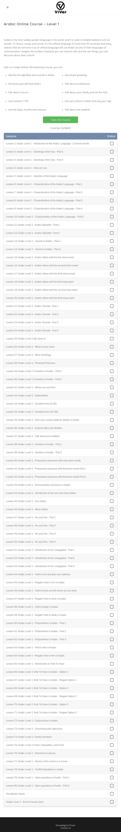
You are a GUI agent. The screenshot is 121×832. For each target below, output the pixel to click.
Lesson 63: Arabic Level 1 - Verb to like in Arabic (31, 647)
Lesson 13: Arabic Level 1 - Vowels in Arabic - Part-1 (33, 241)
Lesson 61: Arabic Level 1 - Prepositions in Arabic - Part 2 (36, 631)
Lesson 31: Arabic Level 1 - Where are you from (30, 387)
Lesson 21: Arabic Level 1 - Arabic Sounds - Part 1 (32, 306)
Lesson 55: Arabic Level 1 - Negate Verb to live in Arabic (35, 582)
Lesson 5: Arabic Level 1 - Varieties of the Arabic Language (37, 176)
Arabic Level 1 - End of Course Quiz (25, 802)
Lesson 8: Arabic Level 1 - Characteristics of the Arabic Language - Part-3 (44, 200)
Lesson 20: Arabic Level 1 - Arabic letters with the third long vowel (40, 298)
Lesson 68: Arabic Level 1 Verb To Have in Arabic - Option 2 (37, 688)
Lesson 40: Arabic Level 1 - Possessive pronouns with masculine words (43, 460)
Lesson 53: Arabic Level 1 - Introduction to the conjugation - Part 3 (40, 566)
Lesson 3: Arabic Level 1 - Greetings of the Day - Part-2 (34, 160)
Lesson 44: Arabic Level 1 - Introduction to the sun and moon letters (41, 493)
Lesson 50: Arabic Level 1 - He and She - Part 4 (31, 542)
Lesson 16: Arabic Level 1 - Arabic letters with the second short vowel (42, 265)
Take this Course (60, 119)
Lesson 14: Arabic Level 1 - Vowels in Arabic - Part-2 (33, 249)
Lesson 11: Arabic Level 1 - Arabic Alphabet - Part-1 (33, 225)
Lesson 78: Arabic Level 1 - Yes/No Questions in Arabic (35, 769)
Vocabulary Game (15, 794)
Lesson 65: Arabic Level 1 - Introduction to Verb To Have (35, 663)
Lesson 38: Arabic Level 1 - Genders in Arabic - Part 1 (34, 444)
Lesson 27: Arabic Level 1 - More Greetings (28, 355)
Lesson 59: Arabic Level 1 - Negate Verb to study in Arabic (36, 615)
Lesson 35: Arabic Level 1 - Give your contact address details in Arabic (42, 420)
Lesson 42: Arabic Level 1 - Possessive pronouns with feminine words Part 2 (46, 477)
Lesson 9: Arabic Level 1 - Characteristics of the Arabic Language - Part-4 (44, 208)
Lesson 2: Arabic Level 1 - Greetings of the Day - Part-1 (34, 151)
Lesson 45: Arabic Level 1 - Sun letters (26, 501)
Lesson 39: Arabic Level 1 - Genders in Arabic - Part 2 (34, 452)
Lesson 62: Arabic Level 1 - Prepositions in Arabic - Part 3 (36, 639)
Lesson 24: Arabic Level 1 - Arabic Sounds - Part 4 (32, 330)
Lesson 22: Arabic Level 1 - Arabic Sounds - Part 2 (32, 314)
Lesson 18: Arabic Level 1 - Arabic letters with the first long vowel (39, 281)
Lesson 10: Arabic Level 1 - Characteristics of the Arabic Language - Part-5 (45, 216)
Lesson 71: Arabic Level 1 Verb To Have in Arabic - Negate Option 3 (41, 712)
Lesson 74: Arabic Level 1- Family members (29, 737)
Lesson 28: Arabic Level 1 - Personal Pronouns (30, 363)
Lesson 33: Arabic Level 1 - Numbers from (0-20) (31, 403)
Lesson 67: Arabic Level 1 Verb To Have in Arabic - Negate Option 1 (41, 680)
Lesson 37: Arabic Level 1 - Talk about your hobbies (33, 436)
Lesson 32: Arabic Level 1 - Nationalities (27, 395)
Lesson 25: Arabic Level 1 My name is (26, 338)
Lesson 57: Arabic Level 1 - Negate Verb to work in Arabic (36, 598)
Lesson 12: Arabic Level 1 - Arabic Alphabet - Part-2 (33, 233)
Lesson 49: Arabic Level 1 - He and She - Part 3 (31, 533)
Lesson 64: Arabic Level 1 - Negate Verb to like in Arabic (35, 655)
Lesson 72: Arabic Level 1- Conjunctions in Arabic (32, 720)
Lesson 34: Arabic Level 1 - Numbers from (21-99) (32, 412)
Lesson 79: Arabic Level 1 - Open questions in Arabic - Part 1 (37, 777)
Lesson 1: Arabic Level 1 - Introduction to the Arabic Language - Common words (47, 143)
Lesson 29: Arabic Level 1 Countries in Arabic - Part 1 (34, 371)
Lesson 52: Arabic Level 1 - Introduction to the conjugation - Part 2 (40, 558)
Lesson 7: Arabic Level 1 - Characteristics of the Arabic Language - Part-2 (44, 192)
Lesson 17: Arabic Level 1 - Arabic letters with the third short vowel (40, 273)
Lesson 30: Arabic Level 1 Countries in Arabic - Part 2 (34, 379)
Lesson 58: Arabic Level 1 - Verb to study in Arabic (32, 607)
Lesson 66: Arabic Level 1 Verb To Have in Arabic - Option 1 (37, 672)
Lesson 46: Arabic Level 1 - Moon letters (27, 509)
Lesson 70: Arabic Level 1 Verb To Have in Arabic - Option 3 (37, 704)
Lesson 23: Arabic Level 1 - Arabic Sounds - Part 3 (32, 322)
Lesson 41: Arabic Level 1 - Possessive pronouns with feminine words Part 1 (46, 468)
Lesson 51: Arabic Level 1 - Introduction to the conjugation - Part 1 (40, 550)
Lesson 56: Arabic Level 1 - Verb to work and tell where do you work (41, 590)
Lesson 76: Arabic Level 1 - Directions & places (30, 753)
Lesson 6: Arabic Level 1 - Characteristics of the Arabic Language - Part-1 (44, 184)
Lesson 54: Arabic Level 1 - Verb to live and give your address (38, 574)
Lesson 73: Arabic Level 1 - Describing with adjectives (34, 729)
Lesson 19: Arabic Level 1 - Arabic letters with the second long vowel (41, 290)
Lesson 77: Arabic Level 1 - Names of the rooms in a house (36, 761)
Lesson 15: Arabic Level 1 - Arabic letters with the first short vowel (40, 257)
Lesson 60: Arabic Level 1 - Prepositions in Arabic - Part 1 (36, 623)
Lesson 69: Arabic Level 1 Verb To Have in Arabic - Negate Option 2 (41, 696)
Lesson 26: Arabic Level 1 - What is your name (30, 347)
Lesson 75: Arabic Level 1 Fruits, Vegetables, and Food (35, 745)
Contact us (65, 828)
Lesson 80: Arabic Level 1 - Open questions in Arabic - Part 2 (37, 785)
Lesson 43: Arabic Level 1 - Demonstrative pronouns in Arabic (38, 485)
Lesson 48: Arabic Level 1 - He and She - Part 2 (31, 525)
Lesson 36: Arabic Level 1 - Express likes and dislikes (34, 428)
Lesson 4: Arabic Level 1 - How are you (26, 168)
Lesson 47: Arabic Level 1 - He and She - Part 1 (31, 517)
